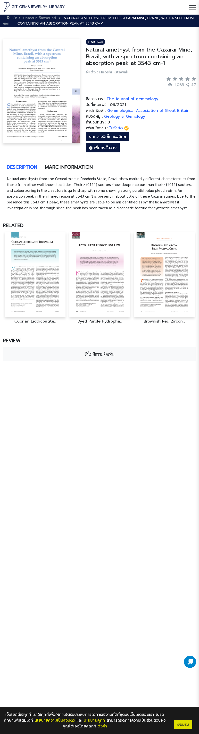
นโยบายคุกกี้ (94, 720)
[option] (35, 278)
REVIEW (12, 340)
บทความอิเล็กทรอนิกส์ (107, 137)
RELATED (13, 225)
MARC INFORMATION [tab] (69, 167)
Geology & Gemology (124, 116)
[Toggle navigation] (192, 7)
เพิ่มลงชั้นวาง (104, 148)
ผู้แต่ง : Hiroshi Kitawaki (107, 72)
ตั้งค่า (102, 726)
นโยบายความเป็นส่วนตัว (54, 720)
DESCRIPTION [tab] (22, 167)
